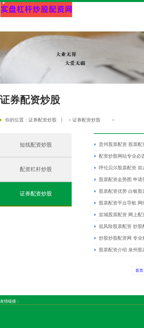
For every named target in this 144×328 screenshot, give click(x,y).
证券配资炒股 (42, 119)
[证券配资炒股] (36, 10)
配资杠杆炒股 (36, 169)
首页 (139, 270)
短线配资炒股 (36, 145)
